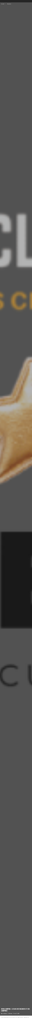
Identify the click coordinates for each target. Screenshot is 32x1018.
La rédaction (4, 1013)
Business (10, 1013)
